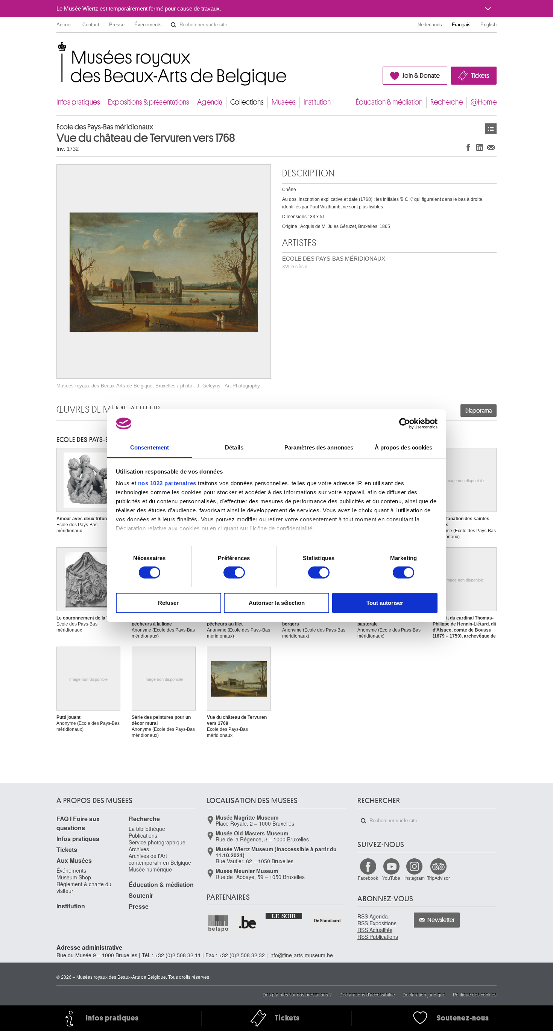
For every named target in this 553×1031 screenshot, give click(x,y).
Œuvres (491, 128)
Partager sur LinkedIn (479, 147)
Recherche (446, 102)
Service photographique (157, 842)
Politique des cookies (475, 994)
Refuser (168, 603)
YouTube (391, 878)
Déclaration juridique (424, 994)
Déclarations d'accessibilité (367, 994)
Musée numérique (150, 869)
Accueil (64, 24)
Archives (139, 849)
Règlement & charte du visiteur (83, 887)
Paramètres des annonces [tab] (318, 447)
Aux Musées (74, 860)
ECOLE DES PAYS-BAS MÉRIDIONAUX (333, 262)
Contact (90, 24)
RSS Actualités (374, 929)
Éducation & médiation (389, 102)
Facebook (368, 878)
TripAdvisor (438, 878)
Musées (284, 102)
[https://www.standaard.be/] (327, 920)
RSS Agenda (372, 916)
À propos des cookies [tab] (404, 447)
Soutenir (141, 895)
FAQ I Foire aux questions (78, 823)
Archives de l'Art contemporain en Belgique (160, 859)
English (488, 24)
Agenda (209, 102)
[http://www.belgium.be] (248, 923)
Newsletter (441, 920)
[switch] (234, 572)
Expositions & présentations (148, 102)
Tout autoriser (384, 603)
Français (461, 24)
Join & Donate (421, 75)
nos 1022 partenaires (167, 483)
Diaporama (478, 411)
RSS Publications (377, 936)
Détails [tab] (234, 447)
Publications (143, 835)
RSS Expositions (377, 923)
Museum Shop (73, 877)
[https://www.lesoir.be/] (284, 915)
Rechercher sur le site (173, 24)
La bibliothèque (147, 828)
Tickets (480, 75)
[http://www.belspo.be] (218, 923)
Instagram (414, 878)
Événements (148, 24)
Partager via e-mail (491, 147)
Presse (117, 24)
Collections (247, 102)
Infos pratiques (78, 102)
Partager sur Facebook (468, 147)
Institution (317, 102)
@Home (484, 102)
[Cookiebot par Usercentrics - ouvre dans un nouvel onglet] (405, 423)
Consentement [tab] (149, 447)
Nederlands (430, 24)
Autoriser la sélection (277, 603)
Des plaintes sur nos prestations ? (297, 994)
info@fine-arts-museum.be (301, 955)
